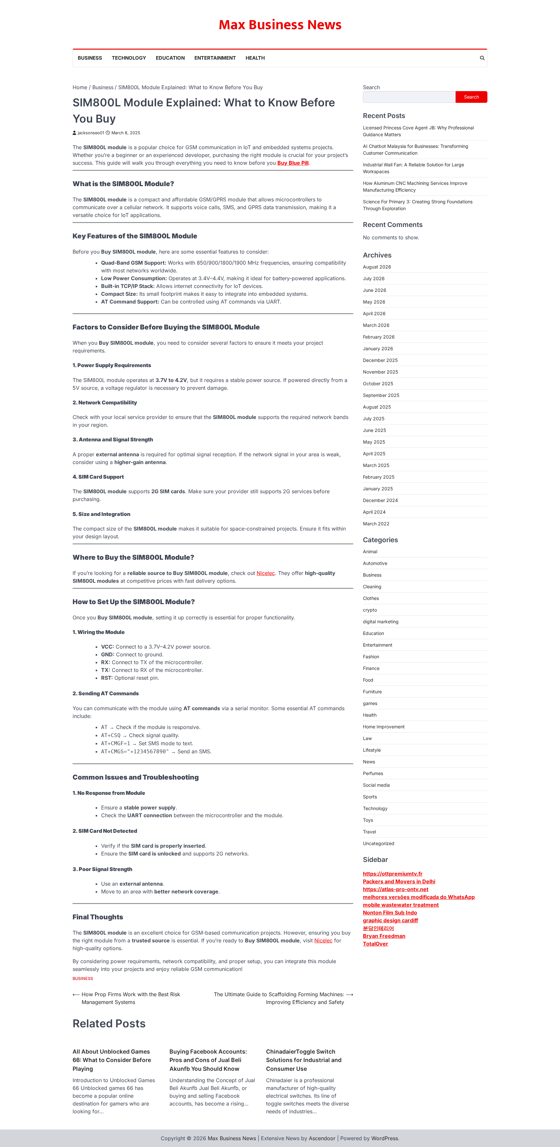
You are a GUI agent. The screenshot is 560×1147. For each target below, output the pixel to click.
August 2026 (377, 266)
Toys (368, 819)
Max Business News (280, 25)
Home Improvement (384, 726)
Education (170, 58)
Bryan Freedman (384, 935)
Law (367, 738)
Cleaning (372, 586)
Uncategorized (378, 843)
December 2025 (380, 360)
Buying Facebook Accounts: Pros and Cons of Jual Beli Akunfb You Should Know (208, 1060)
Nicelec (266, 573)
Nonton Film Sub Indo (390, 912)
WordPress (384, 1138)
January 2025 (378, 488)
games (370, 703)
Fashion (371, 656)
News (369, 761)
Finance (371, 668)
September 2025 (381, 395)
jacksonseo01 (91, 132)
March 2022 (376, 523)
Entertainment (215, 58)
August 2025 (377, 406)
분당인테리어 (378, 928)
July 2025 (373, 418)
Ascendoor (322, 1138)
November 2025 (380, 371)
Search (371, 87)
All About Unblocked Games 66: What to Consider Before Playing (112, 1060)
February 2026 (379, 336)
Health (255, 58)
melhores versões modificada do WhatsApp (419, 896)
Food (368, 679)
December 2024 (380, 500)
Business (90, 58)
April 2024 (374, 511)
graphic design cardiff (390, 920)
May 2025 (374, 441)
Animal (370, 551)
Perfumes (373, 773)
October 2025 (378, 383)
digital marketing (381, 621)
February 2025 (378, 476)
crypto (370, 609)
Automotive (375, 563)
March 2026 (376, 325)
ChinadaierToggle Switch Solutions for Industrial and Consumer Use (304, 1060)
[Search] (482, 58)
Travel (369, 831)
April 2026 (374, 313)
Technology (129, 58)
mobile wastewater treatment (401, 904)
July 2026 (374, 278)
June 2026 (374, 290)
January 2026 (378, 348)
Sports (370, 796)
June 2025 (374, 430)
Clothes (371, 598)
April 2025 (374, 453)
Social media (376, 784)
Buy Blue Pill (293, 163)
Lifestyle (372, 749)
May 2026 (374, 301)
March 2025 (376, 465)
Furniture (372, 691)
